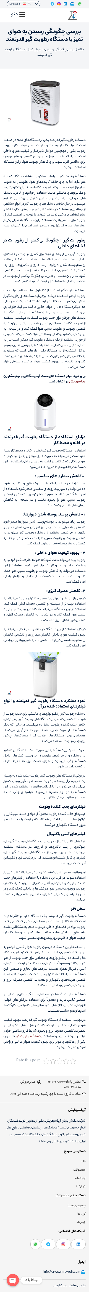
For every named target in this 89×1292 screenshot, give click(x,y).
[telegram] (48, 1244)
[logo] (72, 15)
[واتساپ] (35, 1244)
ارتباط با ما (80, 1178)
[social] (52, 4)
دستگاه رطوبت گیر (28, 1036)
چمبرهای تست (77, 1205)
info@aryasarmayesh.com (61, 1272)
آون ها (81, 1214)
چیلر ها (81, 1222)
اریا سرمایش (77, 382)
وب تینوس (60, 1286)
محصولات (79, 1170)
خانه (81, 50)
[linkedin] (78, 1244)
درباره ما (81, 1186)
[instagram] (63, 1244)
